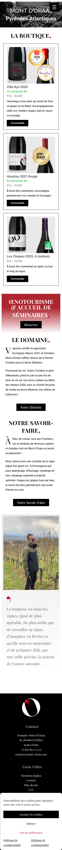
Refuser (31, 823)
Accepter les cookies (31, 814)
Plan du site (31, 785)
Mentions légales (31, 775)
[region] (31, 14)
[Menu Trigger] (54, 7)
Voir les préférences (31, 832)
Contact (31, 780)
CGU (31, 790)
